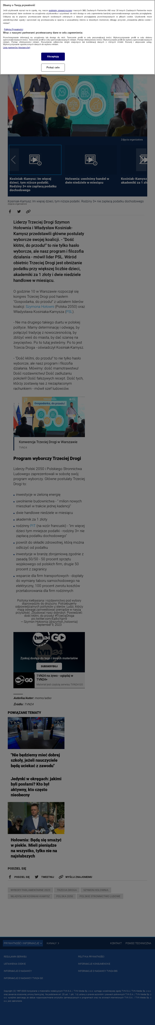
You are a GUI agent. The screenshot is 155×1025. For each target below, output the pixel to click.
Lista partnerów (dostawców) (16, 47)
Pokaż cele (52, 67)
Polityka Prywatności (13, 29)
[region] (77, 37)
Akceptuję (53, 56)
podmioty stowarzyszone (60, 10)
